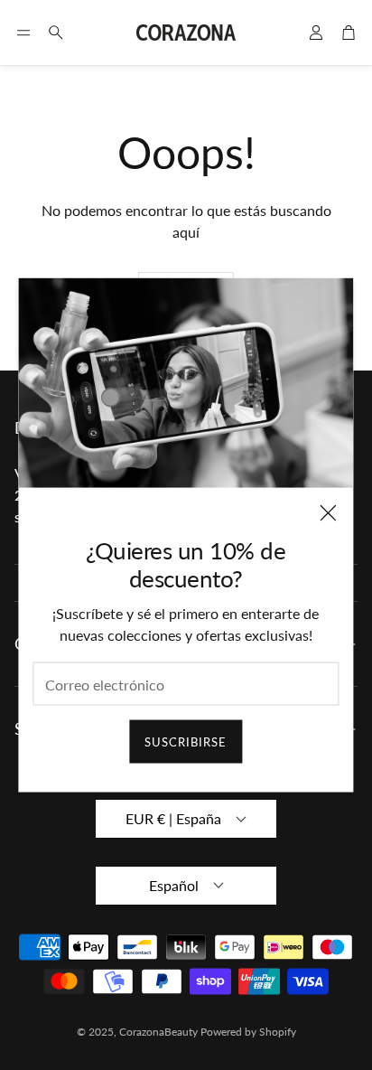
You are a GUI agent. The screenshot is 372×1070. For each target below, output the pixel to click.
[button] (23, 32)
